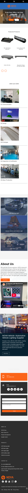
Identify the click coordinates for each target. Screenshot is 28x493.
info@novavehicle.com (11, 386)
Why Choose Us (4, 432)
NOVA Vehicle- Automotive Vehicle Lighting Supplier (13, 337)
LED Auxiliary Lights (5, 452)
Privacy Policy (16, 489)
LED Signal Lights (5, 450)
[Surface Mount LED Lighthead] (20, 40)
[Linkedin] (11, 389)
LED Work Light (14, 248)
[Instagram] (18, 389)
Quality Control (4, 437)
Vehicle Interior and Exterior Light (14, 231)
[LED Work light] (14, 241)
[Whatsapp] (21, 389)
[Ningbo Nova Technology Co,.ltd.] (13, 6)
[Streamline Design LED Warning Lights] (20, 57)
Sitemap (5, 489)
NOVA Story (3, 430)
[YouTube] (15, 389)
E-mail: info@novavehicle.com (7, 466)
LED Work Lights (4, 448)
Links (2, 489)
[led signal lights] (14, 224)
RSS (9, 489)
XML (11, 489)
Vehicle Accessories (5, 455)
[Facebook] (8, 389)
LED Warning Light (14, 213)
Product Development (5, 434)
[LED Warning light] (14, 206)
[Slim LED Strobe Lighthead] (7, 40)
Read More (5, 279)
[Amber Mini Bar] (7, 57)
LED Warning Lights (5, 446)
